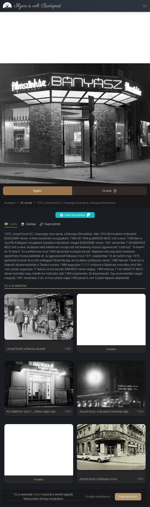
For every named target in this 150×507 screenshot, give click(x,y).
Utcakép (107, 190)
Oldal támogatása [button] (75, 215)
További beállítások (97, 496)
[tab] (11, 224)
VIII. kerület (26, 202)
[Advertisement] (75, 37)
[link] (30, 5)
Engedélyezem (128, 496)
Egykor (37, 190)
